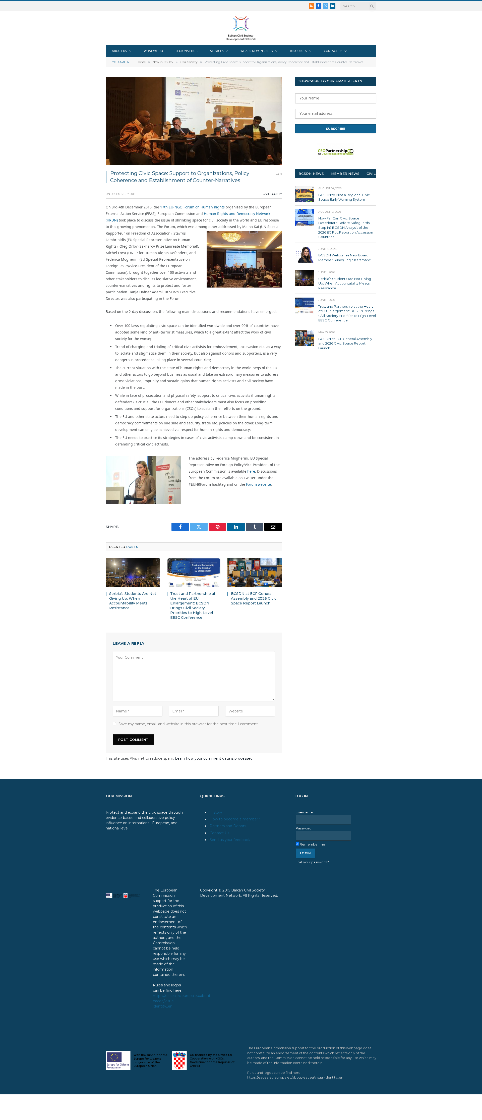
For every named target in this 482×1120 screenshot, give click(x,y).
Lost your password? (312, 862)
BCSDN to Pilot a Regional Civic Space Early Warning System (344, 197)
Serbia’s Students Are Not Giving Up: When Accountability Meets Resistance (132, 600)
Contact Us (219, 833)
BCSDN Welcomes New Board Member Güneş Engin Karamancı (345, 257)
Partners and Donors (228, 826)
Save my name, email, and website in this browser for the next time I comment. (188, 724)
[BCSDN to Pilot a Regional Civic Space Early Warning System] (304, 194)
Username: (305, 812)
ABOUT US (119, 51)
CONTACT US (333, 51)
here (251, 471)
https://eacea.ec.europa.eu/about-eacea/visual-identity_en (295, 1077)
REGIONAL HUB (186, 51)
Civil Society (272, 194)
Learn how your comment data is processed (214, 758)
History (216, 812)
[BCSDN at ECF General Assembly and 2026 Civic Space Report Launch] (254, 572)
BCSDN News (311, 174)
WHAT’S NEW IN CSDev (256, 51)
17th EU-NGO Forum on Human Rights (192, 207)
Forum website (258, 484)
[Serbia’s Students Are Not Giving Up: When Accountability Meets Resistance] (133, 572)
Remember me (312, 844)
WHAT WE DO (153, 51)
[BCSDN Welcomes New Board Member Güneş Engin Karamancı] (304, 254)
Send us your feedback (230, 839)
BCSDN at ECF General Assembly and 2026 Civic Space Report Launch (253, 598)
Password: (304, 828)
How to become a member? (235, 819)
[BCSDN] (241, 28)
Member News (345, 174)
